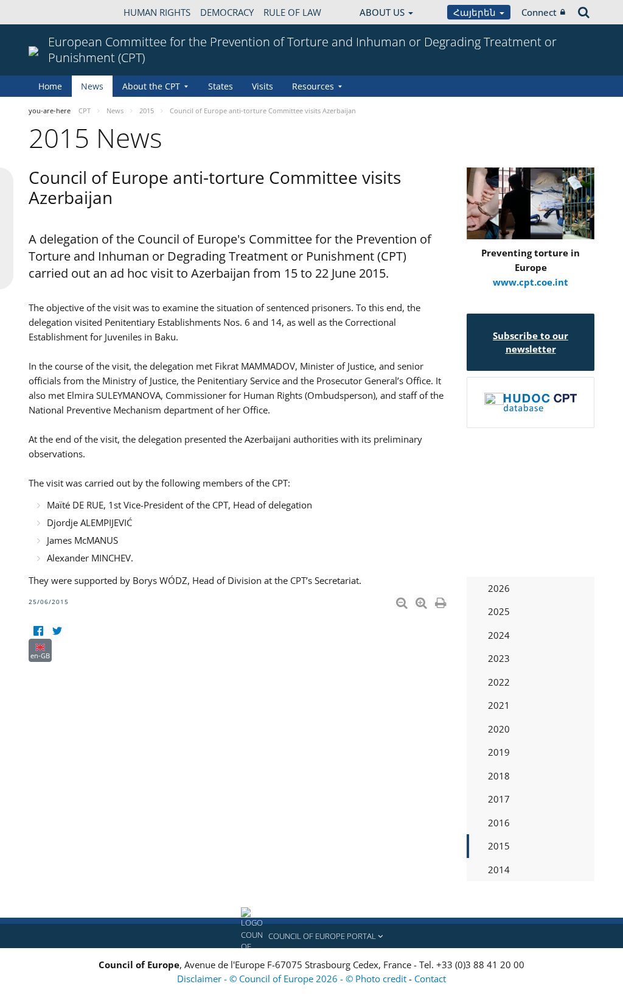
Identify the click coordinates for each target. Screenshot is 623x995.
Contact (430, 978)
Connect (539, 12)
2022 (499, 682)
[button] (311, 936)
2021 (499, 705)
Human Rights (157, 12)
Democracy (227, 12)
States (220, 86)
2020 (499, 729)
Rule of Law (292, 12)
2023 (499, 658)
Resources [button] (313, 86)
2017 (499, 799)
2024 (499, 635)
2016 (499, 823)
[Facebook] (38, 631)
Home (50, 86)
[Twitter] (56, 631)
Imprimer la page (441, 600)
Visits (262, 86)
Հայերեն (475, 12)
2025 (499, 611)
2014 (499, 869)
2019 (499, 752)
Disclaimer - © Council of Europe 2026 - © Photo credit (293, 978)
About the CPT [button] (151, 86)
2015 (499, 846)
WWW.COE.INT (59, 12)
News (92, 86)
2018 (499, 776)
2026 (499, 588)
